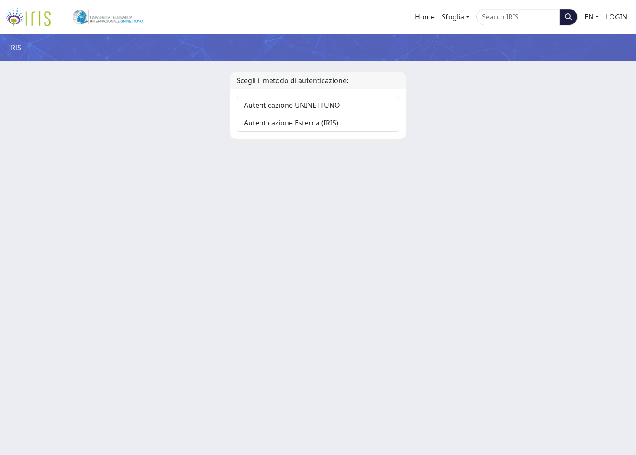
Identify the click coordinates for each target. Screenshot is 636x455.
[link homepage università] (108, 16)
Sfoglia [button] (453, 17)
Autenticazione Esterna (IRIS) (291, 123)
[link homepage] (31, 16)
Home (425, 17)
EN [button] (589, 17)
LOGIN (616, 17)
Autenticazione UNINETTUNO (292, 105)
